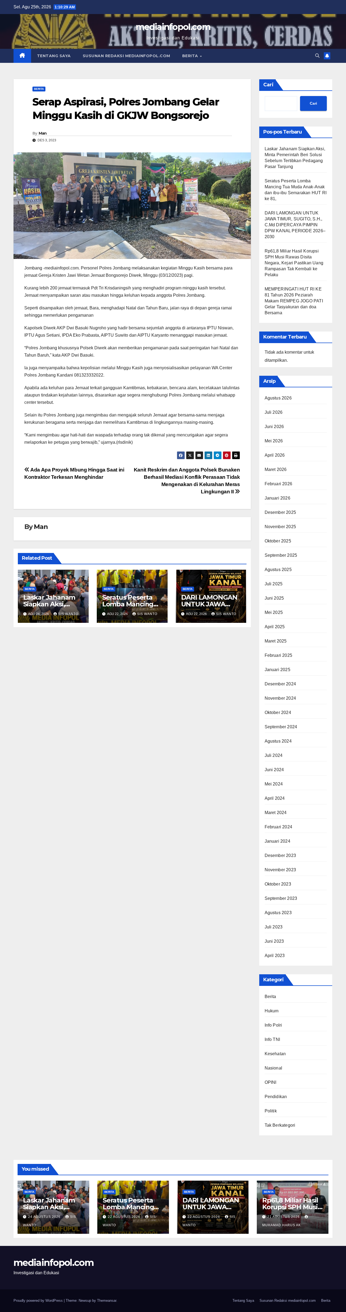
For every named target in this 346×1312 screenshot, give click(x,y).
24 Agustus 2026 (45, 1217)
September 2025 (281, 555)
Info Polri (273, 1025)
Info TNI (272, 1039)
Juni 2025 (274, 598)
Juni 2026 (274, 426)
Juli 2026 (274, 412)
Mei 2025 (274, 612)
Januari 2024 (277, 841)
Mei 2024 (274, 784)
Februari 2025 (278, 655)
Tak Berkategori (280, 1125)
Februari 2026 (278, 483)
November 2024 (280, 698)
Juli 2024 (274, 755)
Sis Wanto (68, 614)
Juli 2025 (274, 584)
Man (43, 133)
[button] (317, 55)
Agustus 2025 (278, 569)
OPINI (271, 1082)
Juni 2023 (274, 941)
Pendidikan (276, 1096)
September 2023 (281, 898)
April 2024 (275, 798)
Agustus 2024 (278, 741)
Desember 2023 (280, 855)
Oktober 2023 (278, 884)
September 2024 (281, 727)
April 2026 (275, 455)
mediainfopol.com (173, 27)
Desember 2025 (280, 512)
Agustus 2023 (278, 912)
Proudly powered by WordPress (39, 1301)
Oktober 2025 (278, 541)
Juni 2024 (274, 769)
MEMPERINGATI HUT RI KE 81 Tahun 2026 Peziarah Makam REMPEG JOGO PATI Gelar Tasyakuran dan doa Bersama (294, 301)
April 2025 (275, 626)
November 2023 (280, 869)
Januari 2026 (277, 498)
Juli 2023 (274, 927)
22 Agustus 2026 (124, 1217)
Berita (190, 55)
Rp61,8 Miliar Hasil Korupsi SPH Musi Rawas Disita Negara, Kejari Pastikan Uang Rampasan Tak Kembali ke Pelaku (294, 263)
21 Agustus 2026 (284, 1217)
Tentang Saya (54, 55)
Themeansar (106, 1301)
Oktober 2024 (278, 712)
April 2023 (275, 955)
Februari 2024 (278, 827)
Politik (271, 1111)
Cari (268, 85)
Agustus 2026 (278, 398)
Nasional (273, 1068)
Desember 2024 (280, 684)
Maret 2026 (276, 469)
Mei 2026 (274, 441)
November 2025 (280, 526)
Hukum (272, 1011)
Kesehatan (275, 1053)
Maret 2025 (276, 641)
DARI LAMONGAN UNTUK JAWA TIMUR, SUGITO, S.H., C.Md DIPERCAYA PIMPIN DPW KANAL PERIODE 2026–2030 (295, 225)
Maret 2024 (276, 812)
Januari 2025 (277, 669)
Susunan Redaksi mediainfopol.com (126, 55)
